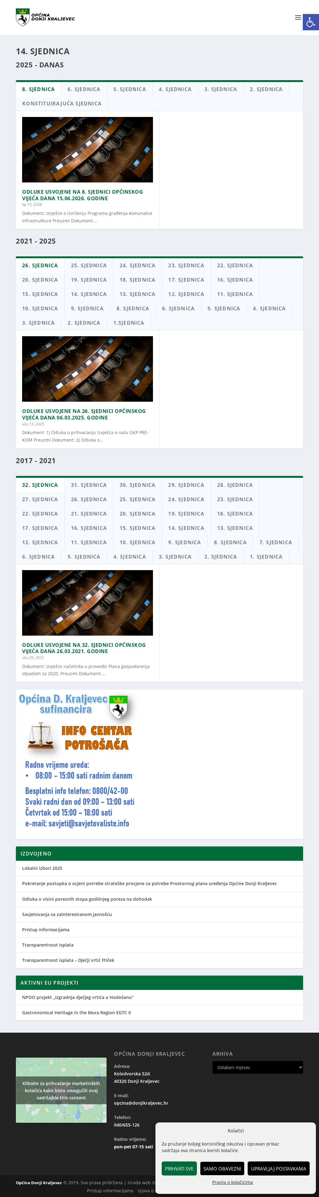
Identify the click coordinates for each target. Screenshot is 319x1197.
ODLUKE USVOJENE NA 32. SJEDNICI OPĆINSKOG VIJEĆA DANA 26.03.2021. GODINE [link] (84, 648)
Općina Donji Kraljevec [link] (39, 1182)
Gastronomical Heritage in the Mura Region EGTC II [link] (76, 1012)
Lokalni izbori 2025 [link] (42, 868)
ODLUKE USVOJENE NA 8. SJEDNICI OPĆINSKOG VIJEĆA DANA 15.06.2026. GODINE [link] (82, 195)
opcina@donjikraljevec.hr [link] (141, 1103)
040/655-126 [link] (127, 1125)
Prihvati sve (179, 1169)
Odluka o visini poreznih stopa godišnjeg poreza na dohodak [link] (87, 899)
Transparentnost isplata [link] (48, 945)
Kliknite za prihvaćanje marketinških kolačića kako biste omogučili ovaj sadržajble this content (61, 1090)
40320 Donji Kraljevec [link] (137, 1081)
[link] (311, 22)
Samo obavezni (222, 1169)
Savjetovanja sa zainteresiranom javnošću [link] (67, 914)
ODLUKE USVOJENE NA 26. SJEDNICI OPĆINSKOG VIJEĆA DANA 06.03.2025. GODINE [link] (84, 414)
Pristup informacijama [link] (45, 930)
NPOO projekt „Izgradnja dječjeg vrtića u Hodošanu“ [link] (78, 997)
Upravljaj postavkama (278, 1169)
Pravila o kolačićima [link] (232, 1182)
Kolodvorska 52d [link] (132, 1074)
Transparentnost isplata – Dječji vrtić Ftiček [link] (68, 960)
